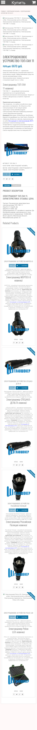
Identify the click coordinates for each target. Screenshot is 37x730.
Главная (3, 11)
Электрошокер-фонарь (13, 11)
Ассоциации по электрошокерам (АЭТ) (21, 121)
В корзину (16, 174)
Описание (7, 185)
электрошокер (13, 168)
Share (21, 339)
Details (16, 339)
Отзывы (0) (16, 185)
